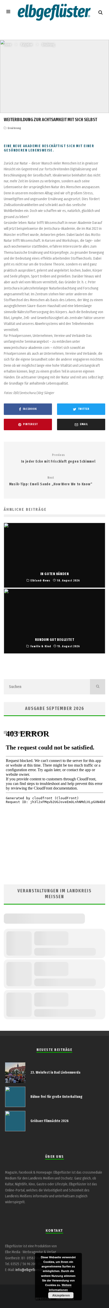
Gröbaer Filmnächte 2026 (49, 1121)
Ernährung (14, 128)
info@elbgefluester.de (31, 1270)
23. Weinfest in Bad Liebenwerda (55, 1072)
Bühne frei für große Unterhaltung (56, 1097)
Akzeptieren (61, 1295)
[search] (97, 686)
